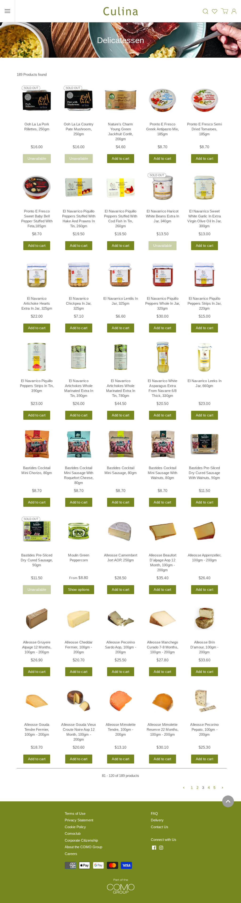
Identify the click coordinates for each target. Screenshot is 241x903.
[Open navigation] (7, 11)
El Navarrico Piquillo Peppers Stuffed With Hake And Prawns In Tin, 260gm (78, 218)
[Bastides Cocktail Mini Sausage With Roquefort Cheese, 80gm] (78, 444)
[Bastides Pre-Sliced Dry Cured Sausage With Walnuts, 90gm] (204, 444)
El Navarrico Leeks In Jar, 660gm (204, 383)
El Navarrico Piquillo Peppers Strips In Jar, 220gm (204, 303)
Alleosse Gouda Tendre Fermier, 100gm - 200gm (36, 729)
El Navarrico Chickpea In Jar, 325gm (78, 303)
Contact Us (159, 827)
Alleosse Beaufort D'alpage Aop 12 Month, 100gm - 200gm (163, 562)
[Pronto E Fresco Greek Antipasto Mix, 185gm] (162, 100)
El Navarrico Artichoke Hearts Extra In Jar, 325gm (36, 303)
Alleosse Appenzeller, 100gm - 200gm (204, 557)
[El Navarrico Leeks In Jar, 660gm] (204, 357)
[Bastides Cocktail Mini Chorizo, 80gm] (36, 444)
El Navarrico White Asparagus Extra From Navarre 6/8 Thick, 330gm (162, 388)
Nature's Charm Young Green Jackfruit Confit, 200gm (120, 131)
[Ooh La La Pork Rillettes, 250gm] (36, 100)
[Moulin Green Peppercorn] (78, 531)
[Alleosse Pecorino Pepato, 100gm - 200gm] (204, 700)
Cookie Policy (75, 827)
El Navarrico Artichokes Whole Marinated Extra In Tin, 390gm (78, 388)
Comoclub (72, 833)
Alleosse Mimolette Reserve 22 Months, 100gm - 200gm (163, 729)
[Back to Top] (228, 801)
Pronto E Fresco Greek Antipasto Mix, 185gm (162, 129)
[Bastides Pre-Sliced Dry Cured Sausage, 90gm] (36, 531)
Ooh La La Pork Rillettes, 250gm (36, 126)
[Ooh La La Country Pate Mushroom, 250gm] (78, 100)
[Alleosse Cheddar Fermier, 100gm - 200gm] (78, 618)
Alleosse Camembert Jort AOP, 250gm (120, 557)
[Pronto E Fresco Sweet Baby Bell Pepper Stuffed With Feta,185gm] (36, 187)
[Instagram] (161, 847)
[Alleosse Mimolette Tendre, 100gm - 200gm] (120, 700)
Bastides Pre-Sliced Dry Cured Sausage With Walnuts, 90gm (204, 473)
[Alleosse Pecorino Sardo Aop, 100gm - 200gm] (120, 618)
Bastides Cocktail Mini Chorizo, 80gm (36, 470)
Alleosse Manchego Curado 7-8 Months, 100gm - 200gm (162, 647)
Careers (71, 854)
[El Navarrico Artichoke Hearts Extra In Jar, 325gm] (36, 274)
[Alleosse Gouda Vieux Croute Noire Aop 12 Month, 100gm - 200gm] (78, 700)
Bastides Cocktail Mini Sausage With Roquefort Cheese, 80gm (79, 475)
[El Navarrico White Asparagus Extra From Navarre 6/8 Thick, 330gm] (162, 357)
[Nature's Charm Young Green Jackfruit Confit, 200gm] (120, 100)
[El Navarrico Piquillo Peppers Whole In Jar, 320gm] (162, 274)
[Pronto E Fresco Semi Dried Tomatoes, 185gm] (204, 100)
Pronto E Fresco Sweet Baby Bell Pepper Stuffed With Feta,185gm (36, 218)
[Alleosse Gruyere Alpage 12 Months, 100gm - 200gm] (36, 618)
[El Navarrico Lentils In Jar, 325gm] (120, 274)
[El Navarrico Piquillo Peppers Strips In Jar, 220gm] (204, 274)
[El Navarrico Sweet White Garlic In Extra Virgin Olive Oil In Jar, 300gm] (204, 187)
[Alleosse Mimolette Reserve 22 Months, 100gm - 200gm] (162, 700)
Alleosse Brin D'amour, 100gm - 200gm (204, 647)
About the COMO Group (83, 847)
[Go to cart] (224, 11)
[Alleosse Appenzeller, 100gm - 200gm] (204, 531)
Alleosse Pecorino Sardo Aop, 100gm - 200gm (120, 647)
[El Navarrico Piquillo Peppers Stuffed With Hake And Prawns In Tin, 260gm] (78, 187)
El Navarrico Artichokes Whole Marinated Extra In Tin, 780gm (120, 388)
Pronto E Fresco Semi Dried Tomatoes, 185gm (204, 129)
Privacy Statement (79, 820)
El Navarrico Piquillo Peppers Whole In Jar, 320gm (162, 303)
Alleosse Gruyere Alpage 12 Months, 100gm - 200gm (37, 647)
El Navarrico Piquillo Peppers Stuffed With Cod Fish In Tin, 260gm (120, 218)
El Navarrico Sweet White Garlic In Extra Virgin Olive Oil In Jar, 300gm (204, 218)
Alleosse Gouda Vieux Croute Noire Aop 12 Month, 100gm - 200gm (78, 732)
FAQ (154, 813)
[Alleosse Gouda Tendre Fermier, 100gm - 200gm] (36, 700)
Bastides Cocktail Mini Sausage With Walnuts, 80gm (162, 473)
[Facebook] (154, 847)
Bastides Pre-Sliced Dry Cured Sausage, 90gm (37, 560)
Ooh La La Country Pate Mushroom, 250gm (79, 129)
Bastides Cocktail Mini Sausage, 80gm (120, 470)
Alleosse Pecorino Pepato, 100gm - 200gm (204, 729)
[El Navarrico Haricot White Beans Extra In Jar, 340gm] (162, 187)
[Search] (205, 11)
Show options (79, 589)
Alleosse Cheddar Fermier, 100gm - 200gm (78, 647)
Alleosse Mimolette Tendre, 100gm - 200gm (121, 729)
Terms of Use (75, 813)
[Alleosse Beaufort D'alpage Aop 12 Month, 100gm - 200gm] (162, 531)
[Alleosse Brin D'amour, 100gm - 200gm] (204, 618)
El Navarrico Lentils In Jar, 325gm (120, 300)
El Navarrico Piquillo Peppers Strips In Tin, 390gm (37, 386)
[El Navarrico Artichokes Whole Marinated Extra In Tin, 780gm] (120, 357)
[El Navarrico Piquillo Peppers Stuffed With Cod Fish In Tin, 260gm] (120, 187)
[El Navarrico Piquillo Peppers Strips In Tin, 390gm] (36, 357)
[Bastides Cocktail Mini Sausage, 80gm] (120, 444)
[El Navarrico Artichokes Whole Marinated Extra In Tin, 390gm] (78, 357)
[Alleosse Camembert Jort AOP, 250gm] (120, 531)
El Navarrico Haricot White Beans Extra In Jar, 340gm (162, 216)
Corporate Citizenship (81, 840)
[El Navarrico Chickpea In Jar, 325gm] (78, 274)
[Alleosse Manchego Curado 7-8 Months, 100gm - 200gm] (162, 618)
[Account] (234, 11)
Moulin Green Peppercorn (78, 557)
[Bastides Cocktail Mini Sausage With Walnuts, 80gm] (162, 444)
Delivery (157, 820)
